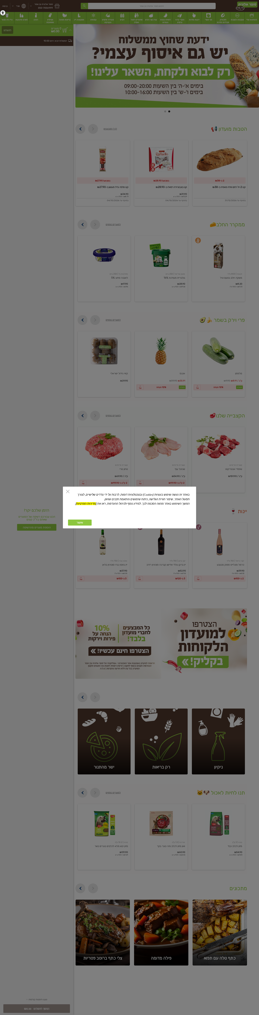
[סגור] (68, 492)
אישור (79, 522)
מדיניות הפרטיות (86, 503)
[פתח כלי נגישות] (3, 13)
